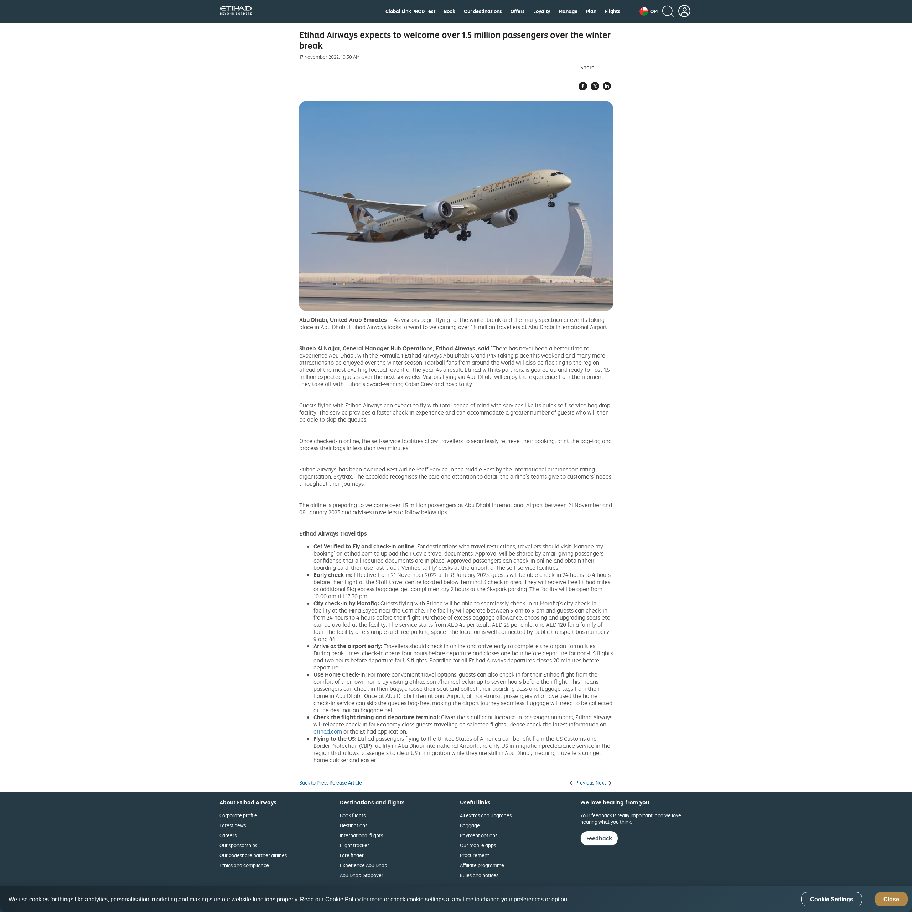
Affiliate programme (482, 865)
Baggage (470, 825)
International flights (361, 835)
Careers (228, 835)
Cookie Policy (343, 899)
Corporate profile (238, 815)
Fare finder (352, 855)
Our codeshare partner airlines (253, 855)
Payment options (478, 835)
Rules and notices (479, 875)
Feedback (599, 838)
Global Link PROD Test (410, 11)
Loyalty (541, 11)
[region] (456, 899)
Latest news (232, 825)
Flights (612, 11)
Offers (518, 11)
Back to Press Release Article (330, 783)
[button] (648, 11)
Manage (568, 11)
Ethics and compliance (244, 865)
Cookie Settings (831, 899)
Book (449, 11)
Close (891, 899)
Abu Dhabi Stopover (361, 875)
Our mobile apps (478, 845)
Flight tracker (354, 845)
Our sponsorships (238, 845)
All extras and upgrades (486, 815)
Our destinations (483, 11)
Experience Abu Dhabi (364, 865)
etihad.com (328, 731)
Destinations (353, 825)
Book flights (353, 815)
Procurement (474, 855)
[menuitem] (410, 11)
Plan (591, 11)
